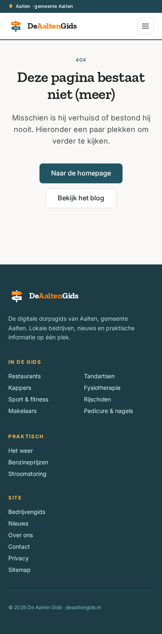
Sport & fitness (28, 399)
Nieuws (18, 523)
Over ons (20, 534)
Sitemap (19, 569)
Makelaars (22, 410)
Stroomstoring (27, 473)
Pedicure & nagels (108, 410)
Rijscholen (97, 399)
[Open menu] (145, 26)
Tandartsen (99, 375)
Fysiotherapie (102, 387)
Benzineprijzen (28, 462)
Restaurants (24, 375)
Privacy (18, 558)
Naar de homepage (81, 173)
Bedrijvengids (26, 511)
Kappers (19, 387)
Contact (19, 546)
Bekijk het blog (81, 198)
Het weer (20, 450)
